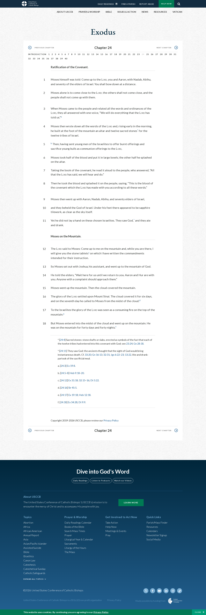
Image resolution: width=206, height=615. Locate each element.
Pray (107, 535)
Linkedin (166, 590)
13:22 (128, 354)
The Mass (69, 552)
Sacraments (70, 543)
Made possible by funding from (150, 600)
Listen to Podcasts (101, 480)
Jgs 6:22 (115, 354)
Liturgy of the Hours (75, 547)
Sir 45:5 (72, 387)
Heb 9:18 (75, 373)
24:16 (64, 387)
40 (66, 58)
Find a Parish (128, 4)
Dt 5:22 (94, 380)
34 (38, 58)
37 (52, 58)
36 (47, 58)
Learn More (131, 502)
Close (198, 612)
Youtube (159, 590)
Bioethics (28, 556)
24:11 (63, 350)
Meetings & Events (115, 531)
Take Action (111, 522)
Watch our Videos (123, 480)
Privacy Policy (111, 420)
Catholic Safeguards (34, 573)
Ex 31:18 (73, 380)
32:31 (106, 354)
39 (61, 58)
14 (97, 54)
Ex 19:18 (73, 394)
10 (79, 54)
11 (83, 54)
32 (29, 58)
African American (32, 531)
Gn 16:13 (97, 354)
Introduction (37, 54)
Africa (26, 526)
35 (43, 58)
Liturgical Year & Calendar (78, 539)
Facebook (152, 590)
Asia (25, 539)
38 (57, 58)
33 (34, 58)
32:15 (82, 380)
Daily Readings (106, 4)
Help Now (166, 4)
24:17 (64, 394)
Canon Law (29, 560)
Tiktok (179, 590)
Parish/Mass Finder (157, 522)
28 (161, 54)
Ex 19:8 (71, 365)
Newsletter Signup (156, 535)
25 (147, 54)
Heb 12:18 (85, 394)
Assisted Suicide (32, 547)
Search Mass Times (74, 531)
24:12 (64, 380)
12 (88, 54)
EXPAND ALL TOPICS (33, 579)
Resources (152, 526)
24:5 (63, 373)
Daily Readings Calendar (117, 4)
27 (156, 54)
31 (175, 54)
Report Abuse (146, 4)
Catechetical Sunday (34, 568)
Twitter (145, 590)
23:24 (129, 343)
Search (179, 3)
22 (134, 54)
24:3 (63, 365)
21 (129, 54)
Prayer (68, 535)
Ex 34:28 (72, 402)
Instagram (172, 590)
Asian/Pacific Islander (35, 543)
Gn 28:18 (138, 343)
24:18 (63, 402)
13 (92, 54)
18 (115, 54)
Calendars (152, 531)
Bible (26, 552)
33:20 (88, 354)
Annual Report (31, 535)
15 (101, 54)
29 (166, 54)
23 (138, 54)
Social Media (153, 539)
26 (152, 54)
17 (111, 54)
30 (170, 54)
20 (124, 54)
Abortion (28, 522)
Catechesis (29, 564)
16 (106, 54)
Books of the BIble (74, 526)
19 (120, 54)
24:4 (62, 339)
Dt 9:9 (81, 402)
